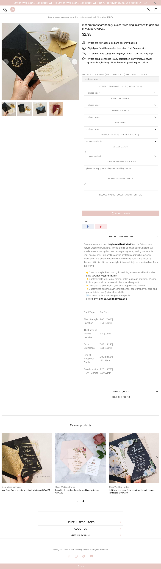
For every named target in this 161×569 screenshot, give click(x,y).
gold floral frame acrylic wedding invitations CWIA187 (26, 490)
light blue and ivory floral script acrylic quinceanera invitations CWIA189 (132, 491)
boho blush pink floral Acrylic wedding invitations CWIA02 (77, 491)
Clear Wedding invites (105, 275)
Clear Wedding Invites (12, 9)
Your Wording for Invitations (120, 161)
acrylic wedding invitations (121, 244)
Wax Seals (120, 123)
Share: (86, 221)
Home (50, 17)
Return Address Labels (120, 178)
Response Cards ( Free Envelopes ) (120, 135)
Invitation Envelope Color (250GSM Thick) (120, 86)
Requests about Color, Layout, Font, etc (120, 195)
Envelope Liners (120, 98)
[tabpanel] (27, 465)
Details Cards (120, 147)
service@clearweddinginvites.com (110, 298)
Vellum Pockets (120, 110)
